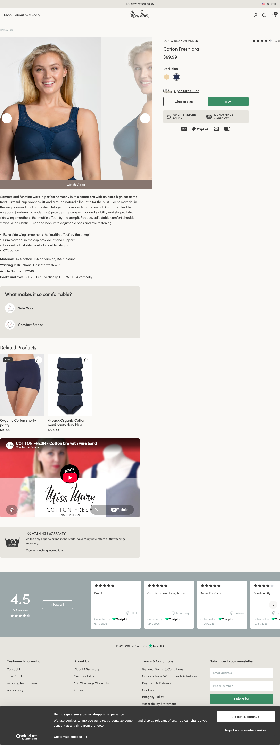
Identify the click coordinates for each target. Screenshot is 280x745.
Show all (57, 605)
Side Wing (26, 308)
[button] (166, 77)
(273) (277, 41)
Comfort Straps (30, 324)
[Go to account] (256, 15)
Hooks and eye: (11, 277)
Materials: (7, 259)
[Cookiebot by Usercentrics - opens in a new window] (26, 737)
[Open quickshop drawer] (38, 360)
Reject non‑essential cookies (246, 730)
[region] (182, 605)
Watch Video (76, 184)
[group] (22, 385)
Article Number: (12, 271)
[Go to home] (139, 14)
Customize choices (68, 737)
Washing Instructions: (16, 265)
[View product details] (22, 424)
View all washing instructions (44, 550)
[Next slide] (273, 605)
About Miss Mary (27, 15)
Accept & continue (245, 716)
